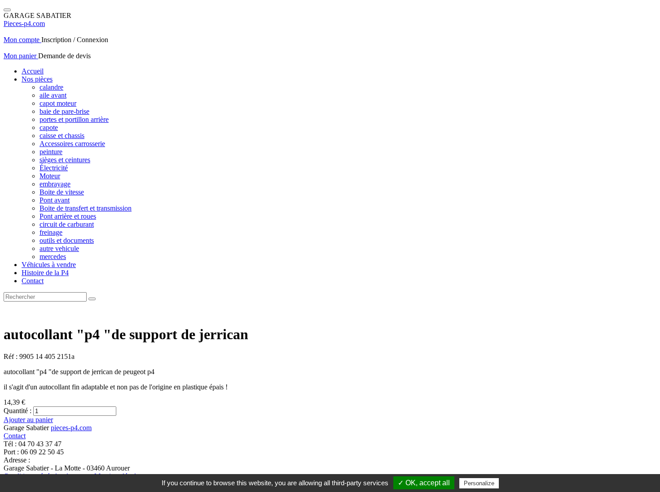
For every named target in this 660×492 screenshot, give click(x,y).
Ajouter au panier (28, 419)
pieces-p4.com (71, 428)
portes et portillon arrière (74, 119)
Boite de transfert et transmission (86, 208)
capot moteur (58, 103)
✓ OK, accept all (424, 483)
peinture (51, 151)
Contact (33, 281)
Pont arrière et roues (68, 216)
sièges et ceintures (65, 160)
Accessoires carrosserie (72, 143)
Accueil (33, 71)
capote (49, 127)
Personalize (479, 483)
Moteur (50, 176)
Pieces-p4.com (24, 23)
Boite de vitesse (62, 192)
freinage (51, 232)
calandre (51, 87)
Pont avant (55, 200)
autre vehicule (59, 248)
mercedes (53, 256)
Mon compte (22, 39)
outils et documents (67, 240)
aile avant (53, 95)
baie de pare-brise (64, 111)
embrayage (55, 184)
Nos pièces (37, 79)
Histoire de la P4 (45, 272)
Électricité (54, 168)
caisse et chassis (62, 135)
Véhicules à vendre (49, 264)
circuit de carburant (67, 224)
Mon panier (21, 56)
